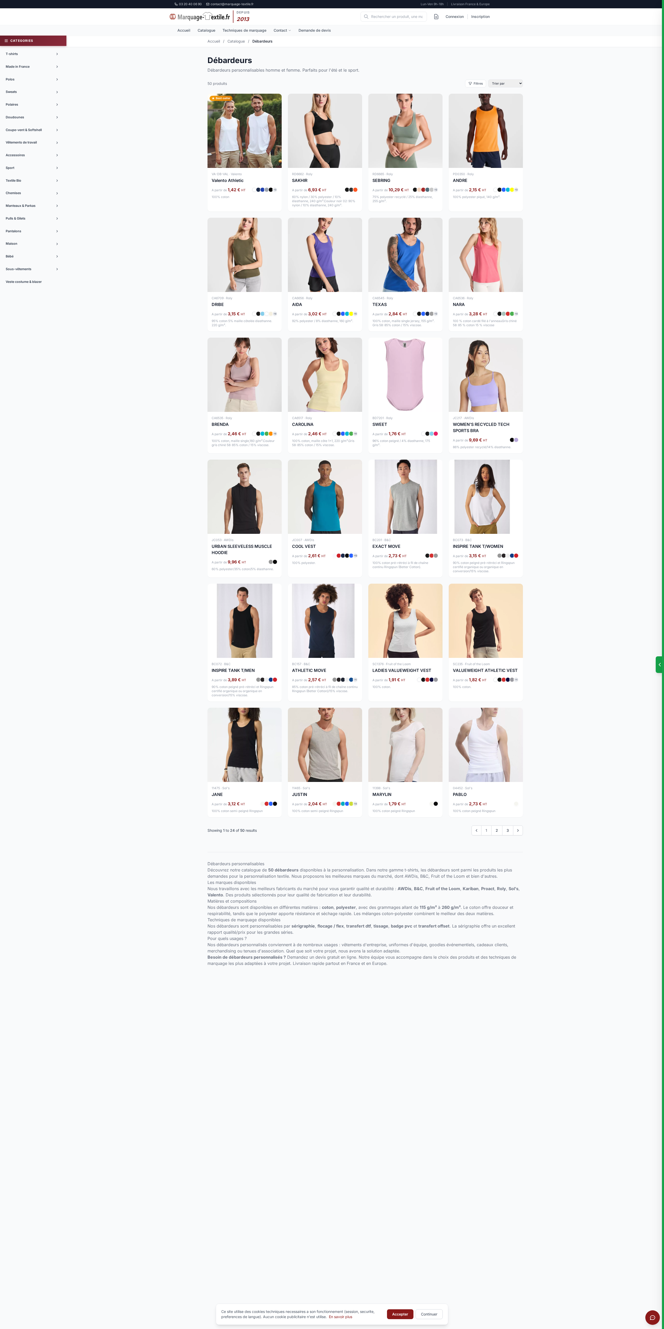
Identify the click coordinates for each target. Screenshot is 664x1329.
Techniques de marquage (244, 30)
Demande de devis (315, 30)
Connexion (455, 16)
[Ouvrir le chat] (652, 1317)
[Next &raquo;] (518, 830)
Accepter (400, 1314)
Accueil (183, 30)
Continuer (429, 1314)
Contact (280, 30)
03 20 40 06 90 (190, 4)
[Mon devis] (436, 16)
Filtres (478, 83)
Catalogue (206, 30)
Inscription (480, 16)
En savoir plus (340, 1316)
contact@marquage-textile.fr (232, 4)
